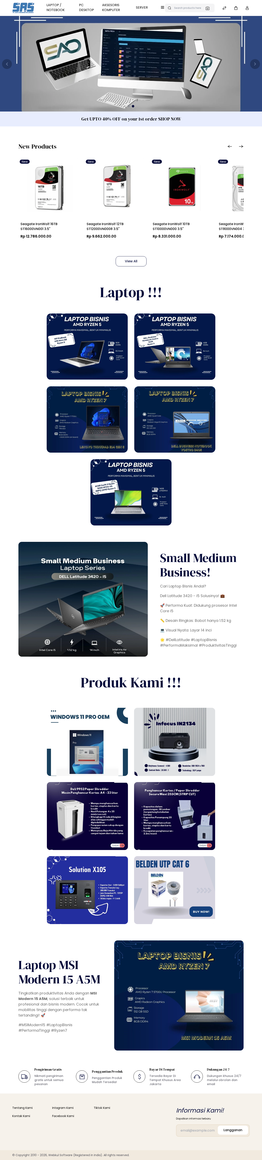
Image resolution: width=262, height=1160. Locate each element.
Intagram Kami (62, 1108)
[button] (235, 7)
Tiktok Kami (102, 1108)
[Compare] (224, 8)
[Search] (209, 8)
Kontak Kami (21, 1116)
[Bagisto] (23, 8)
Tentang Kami (22, 1108)
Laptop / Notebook (55, 7)
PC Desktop (86, 7)
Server (142, 7)
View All (131, 261)
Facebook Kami (63, 1116)
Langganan (233, 1130)
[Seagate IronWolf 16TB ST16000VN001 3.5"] (48, 189)
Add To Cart (39, 246)
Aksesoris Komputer (111, 7)
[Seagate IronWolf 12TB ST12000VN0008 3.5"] (114, 189)
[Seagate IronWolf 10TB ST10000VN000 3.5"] (180, 189)
